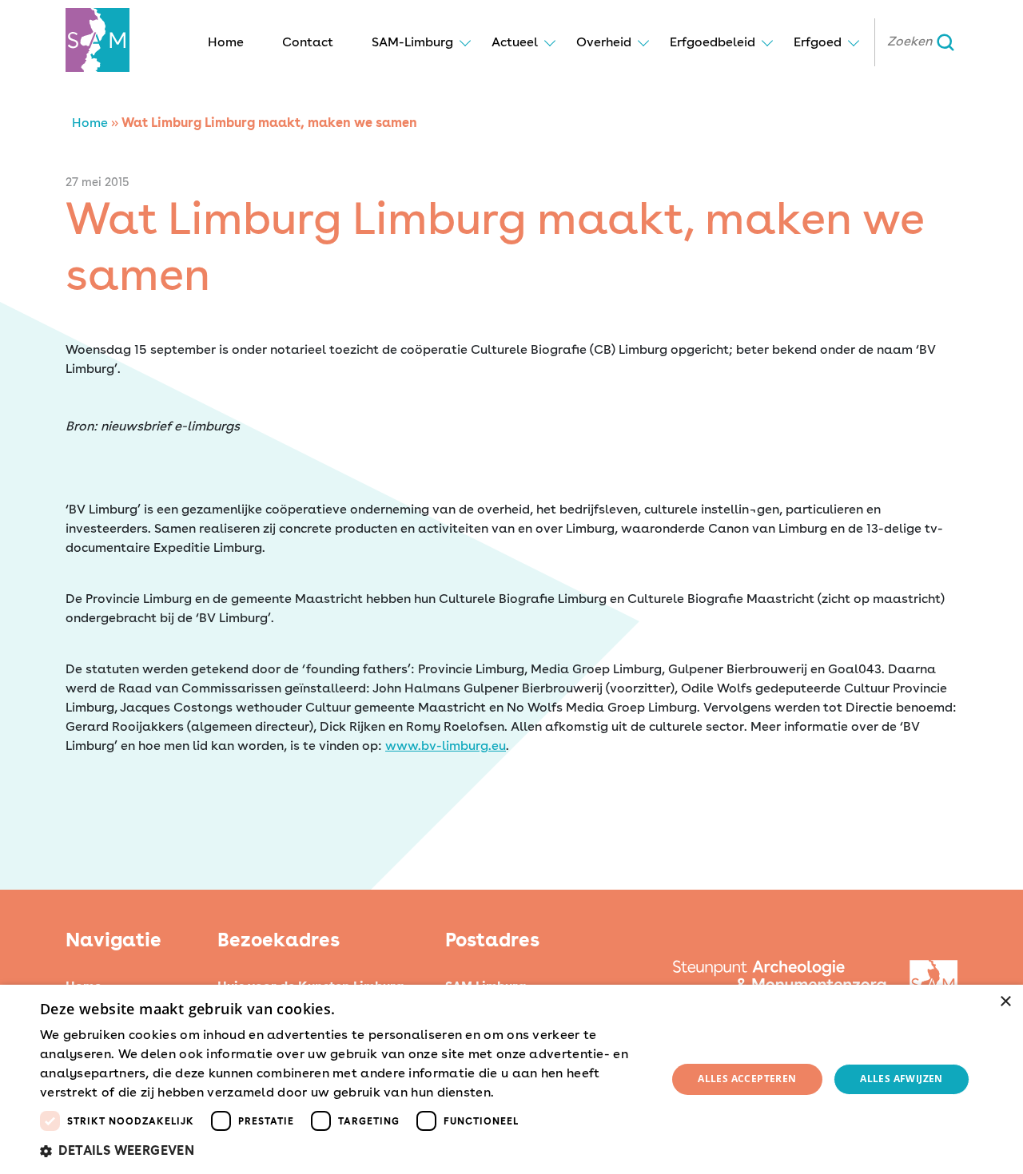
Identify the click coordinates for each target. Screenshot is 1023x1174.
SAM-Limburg (412, 42)
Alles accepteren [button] (747, 1078)
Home (226, 42)
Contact (307, 42)
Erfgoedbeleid (712, 42)
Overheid (603, 42)
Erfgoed (818, 42)
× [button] (1005, 1002)
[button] (344, 1151)
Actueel (515, 42)
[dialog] (511, 1079)
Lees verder (526, 1093)
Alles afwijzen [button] (901, 1078)
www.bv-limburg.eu (445, 745)
